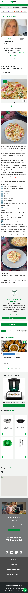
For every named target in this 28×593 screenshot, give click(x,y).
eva (7, 7)
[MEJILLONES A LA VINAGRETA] (14, 347)
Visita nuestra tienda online (13, 4)
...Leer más (21, 52)
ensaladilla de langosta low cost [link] (20, 7)
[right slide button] (25, 368)
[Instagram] (16, 552)
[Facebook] (6, 552)
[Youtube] (11, 552)
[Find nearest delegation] (2, 2)
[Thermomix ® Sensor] (21, 443)
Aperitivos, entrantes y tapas (9, 354)
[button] (25, 2)
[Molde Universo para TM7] (7, 443)
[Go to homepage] (14, 2)
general (10, 7)
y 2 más (17, 354)
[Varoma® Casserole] (21, 420)
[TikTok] (21, 552)
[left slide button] (2, 368)
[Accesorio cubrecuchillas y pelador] (7, 420)
